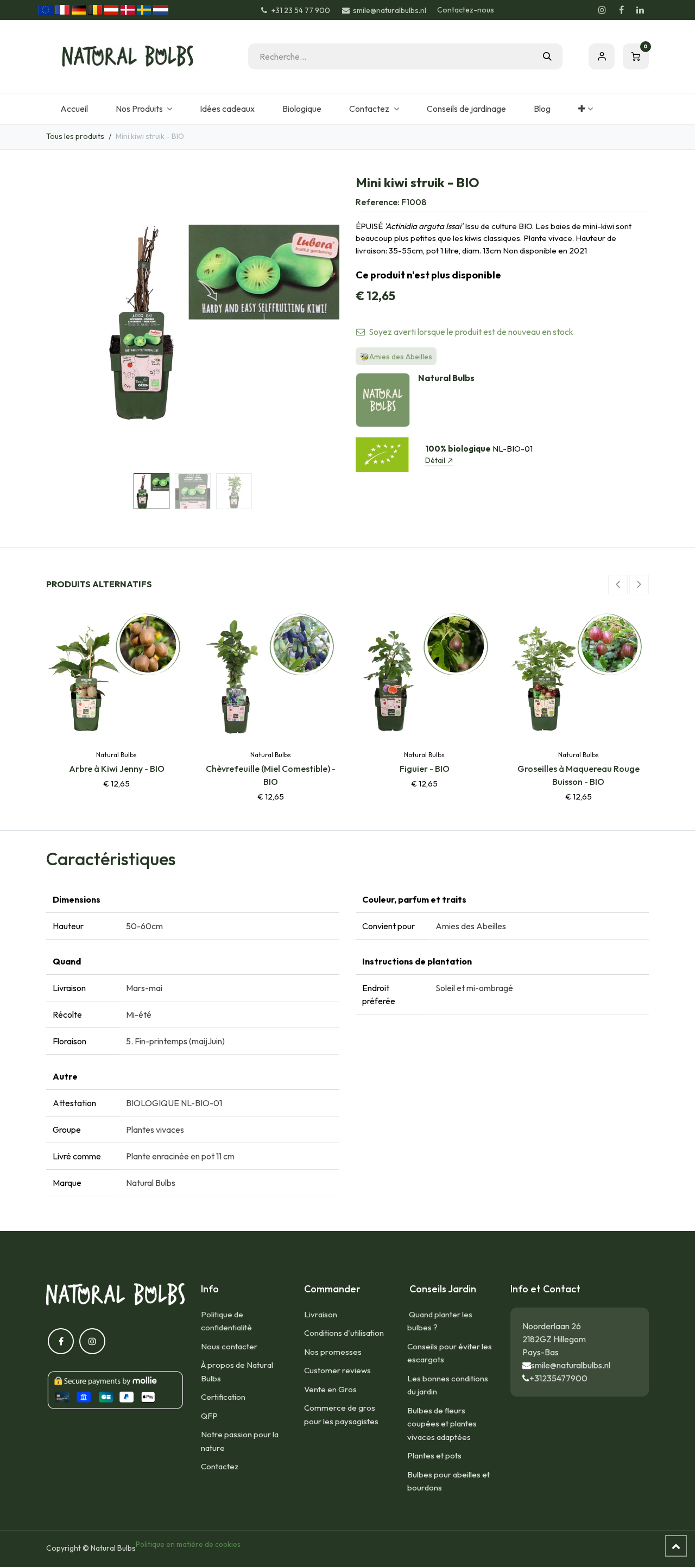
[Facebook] (621, 9)
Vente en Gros (330, 1389)
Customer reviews (337, 1370)
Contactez (219, 1466)
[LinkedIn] (640, 9)
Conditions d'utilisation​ (344, 1333)
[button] (60, 322)
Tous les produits (75, 136)
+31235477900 (558, 1378)
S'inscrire (602, 56)
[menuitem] (74, 108)
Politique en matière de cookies (188, 1544)
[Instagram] (602, 9)
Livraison (320, 1314)
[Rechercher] (547, 56)
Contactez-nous (465, 10)
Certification (223, 1397)
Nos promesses (333, 1352)
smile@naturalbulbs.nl (570, 1365)
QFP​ (209, 1416)
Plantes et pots (434, 1455)
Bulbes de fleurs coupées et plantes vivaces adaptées (442, 1423)
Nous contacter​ (229, 1346)
